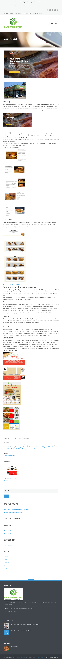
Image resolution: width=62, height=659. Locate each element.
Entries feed (7, 562)
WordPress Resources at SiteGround (13, 512)
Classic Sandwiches (9, 447)
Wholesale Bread (32, 449)
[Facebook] (47, 10)
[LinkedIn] (52, 10)
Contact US (18, 2)
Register (6, 556)
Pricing (10, 2)
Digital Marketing (27, 2)
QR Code (13, 449)
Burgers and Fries (33, 445)
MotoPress (23, 657)
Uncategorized (8, 545)
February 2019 (7, 530)
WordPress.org (8, 569)
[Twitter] (50, 10)
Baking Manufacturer (9, 445)
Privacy (26, 6)
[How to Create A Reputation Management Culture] (6, 626)
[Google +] (55, 10)
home (5, 2)
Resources (41, 2)
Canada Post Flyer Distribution (46, 445)
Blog (35, 2)
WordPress (40, 657)
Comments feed (8, 566)
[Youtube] (57, 10)
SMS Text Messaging (22, 449)
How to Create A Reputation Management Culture (17, 509)
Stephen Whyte (13, 438)
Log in (5, 559)
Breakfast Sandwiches (21, 445)
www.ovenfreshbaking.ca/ (17, 284)
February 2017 (7, 533)
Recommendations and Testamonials (13, 6)
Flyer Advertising (40, 447)
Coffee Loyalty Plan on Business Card (25, 447)
